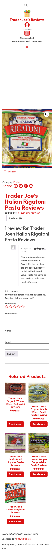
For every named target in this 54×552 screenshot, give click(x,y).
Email (7, 342)
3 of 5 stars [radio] (14, 307)
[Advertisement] (27, 78)
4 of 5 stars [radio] (19, 307)
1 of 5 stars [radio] (6, 307)
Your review (12, 313)
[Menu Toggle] (27, 46)
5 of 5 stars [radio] (23, 307)
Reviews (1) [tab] (15, 218)
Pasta (16, 182)
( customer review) (29, 212)
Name (8, 330)
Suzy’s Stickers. (24, 538)
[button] (46, 114)
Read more (15, 424)
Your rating (11, 303)
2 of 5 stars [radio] (10, 307)
